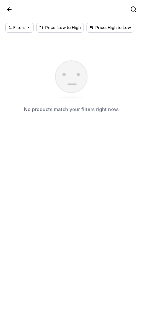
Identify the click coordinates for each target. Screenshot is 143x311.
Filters (19, 27)
